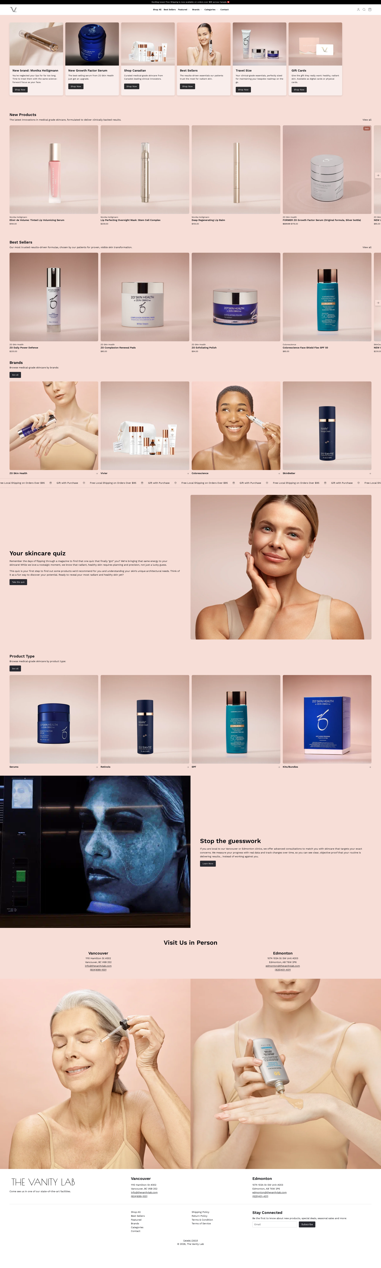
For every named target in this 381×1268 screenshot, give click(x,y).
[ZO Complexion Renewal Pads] (145, 297)
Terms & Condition (202, 1219)
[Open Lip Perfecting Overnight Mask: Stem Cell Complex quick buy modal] (185, 209)
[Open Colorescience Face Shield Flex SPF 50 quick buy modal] (367, 337)
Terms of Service (201, 1223)
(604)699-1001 (98, 969)
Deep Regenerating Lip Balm (208, 220)
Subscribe (307, 1224)
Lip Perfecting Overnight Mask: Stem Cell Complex (130, 220)
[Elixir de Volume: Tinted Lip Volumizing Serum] (54, 169)
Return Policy (199, 1215)
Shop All (136, 1212)
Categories (209, 9)
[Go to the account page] (358, 9)
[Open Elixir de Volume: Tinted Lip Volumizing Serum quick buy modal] (94, 209)
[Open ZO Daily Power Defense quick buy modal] (94, 337)
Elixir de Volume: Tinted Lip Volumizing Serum (37, 220)
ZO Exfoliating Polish (204, 347)
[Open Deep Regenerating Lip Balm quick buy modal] (276, 209)
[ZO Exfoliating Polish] (236, 297)
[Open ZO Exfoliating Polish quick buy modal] (276, 337)
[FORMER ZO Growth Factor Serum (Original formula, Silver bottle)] (327, 169)
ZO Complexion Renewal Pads (118, 347)
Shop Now (20, 89)
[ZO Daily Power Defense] (54, 297)
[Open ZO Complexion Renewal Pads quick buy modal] (185, 337)
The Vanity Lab (195, 1244)
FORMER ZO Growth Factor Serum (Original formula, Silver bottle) (322, 220)
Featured (182, 9)
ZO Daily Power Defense (24, 347)
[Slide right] (378, 175)
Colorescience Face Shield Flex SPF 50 (305, 347)
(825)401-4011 (283, 969)
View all (367, 119)
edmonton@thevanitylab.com (283, 965)
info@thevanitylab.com (98, 965)
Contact (135, 1231)
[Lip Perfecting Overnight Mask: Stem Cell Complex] (145, 169)
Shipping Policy (200, 1212)
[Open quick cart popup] (370, 9)
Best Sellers (138, 1215)
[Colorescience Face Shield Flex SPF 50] (327, 297)
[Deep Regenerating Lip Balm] (236, 169)
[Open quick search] (364, 9)
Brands (195, 9)
